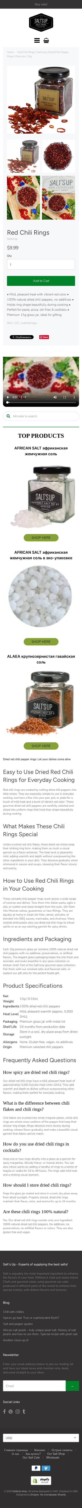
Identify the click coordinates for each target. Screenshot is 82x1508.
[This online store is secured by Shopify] (41, 1483)
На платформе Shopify (52, 1494)
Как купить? (33, 1454)
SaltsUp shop (20, 1491)
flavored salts (58, 969)
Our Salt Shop (56, 1454)
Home (10, 52)
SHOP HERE (41, 537)
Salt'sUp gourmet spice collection (54, 965)
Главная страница (16, 1450)
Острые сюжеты (62, 1450)
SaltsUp (12, 239)
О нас (15, 1454)
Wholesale (52, 1457)
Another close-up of (15, 1340)
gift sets (23, 973)
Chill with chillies (13, 1311)
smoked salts (35, 969)
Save (45, 337)
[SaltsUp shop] (41, 23)
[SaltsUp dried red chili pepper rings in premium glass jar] (23, 156)
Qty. (9, 256)
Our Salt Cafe (31, 1457)
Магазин (39, 1450)
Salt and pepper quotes (18, 1324)
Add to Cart (41, 281)
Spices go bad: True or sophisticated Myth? (31, 1317)
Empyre (34, 1494)
